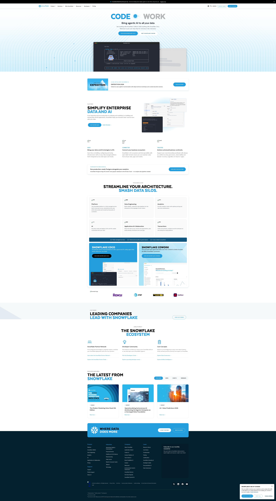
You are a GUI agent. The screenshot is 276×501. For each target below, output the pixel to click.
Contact (126, 462)
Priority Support (90, 472)
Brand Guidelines (128, 460)
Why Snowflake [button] (94, 125)
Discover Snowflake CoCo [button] (128, 33)
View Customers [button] (179, 317)
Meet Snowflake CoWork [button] (148, 33)
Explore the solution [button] (177, 169)
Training (145, 455)
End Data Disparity (129, 474)
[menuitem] (53, 6)
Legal (93, 485)
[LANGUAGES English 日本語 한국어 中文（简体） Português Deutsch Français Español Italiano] (209, 6)
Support (89, 469)
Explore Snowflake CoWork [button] (152, 256)
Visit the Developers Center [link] (129, 355)
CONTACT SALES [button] (222, 6)
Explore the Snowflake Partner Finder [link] (96, 359)
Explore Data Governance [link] (163, 355)
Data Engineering (91, 452)
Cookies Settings (137, 483)
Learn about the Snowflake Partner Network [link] (98, 355)
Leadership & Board (129, 449)
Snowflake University (148, 460)
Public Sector (109, 459)
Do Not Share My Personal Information (148, 483)
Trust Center (127, 457)
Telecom (108, 464)
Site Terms (118, 483)
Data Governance (147, 468)
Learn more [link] (94, 215)
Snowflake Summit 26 (129, 477)
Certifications (146, 457)
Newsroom (127, 465)
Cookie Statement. (254, 492)
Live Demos (145, 449)
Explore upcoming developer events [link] (131, 359)
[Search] (211, 6)
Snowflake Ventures (129, 472)
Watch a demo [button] (179, 430)
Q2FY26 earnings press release (107, 496)
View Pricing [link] (106, 125)
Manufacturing (109, 456)
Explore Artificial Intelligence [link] (164, 359)
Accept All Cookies (247, 496)
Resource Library (147, 447)
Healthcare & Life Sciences (112, 454)
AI (87, 457)
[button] (274, 2)
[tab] (158, 378)
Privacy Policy (112, 483)
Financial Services (110, 451)
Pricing (88, 462)
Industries (109, 444)
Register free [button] (163, 1)
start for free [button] (232, 6)
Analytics (89, 455)
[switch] (137, 16)
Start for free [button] (164, 430)
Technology (108, 467)
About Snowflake (128, 447)
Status (88, 474)
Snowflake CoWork (91, 449)
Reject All (258, 496)
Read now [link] (92, 414)
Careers (126, 452)
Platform (89, 447)
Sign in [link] (214, 6)
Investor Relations (129, 455)
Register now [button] (179, 84)
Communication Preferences (127, 483)
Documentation (146, 465)
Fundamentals (146, 452)
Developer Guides (147, 462)
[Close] (272, 486)
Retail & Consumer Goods (111, 462)
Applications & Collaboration (93, 460)
